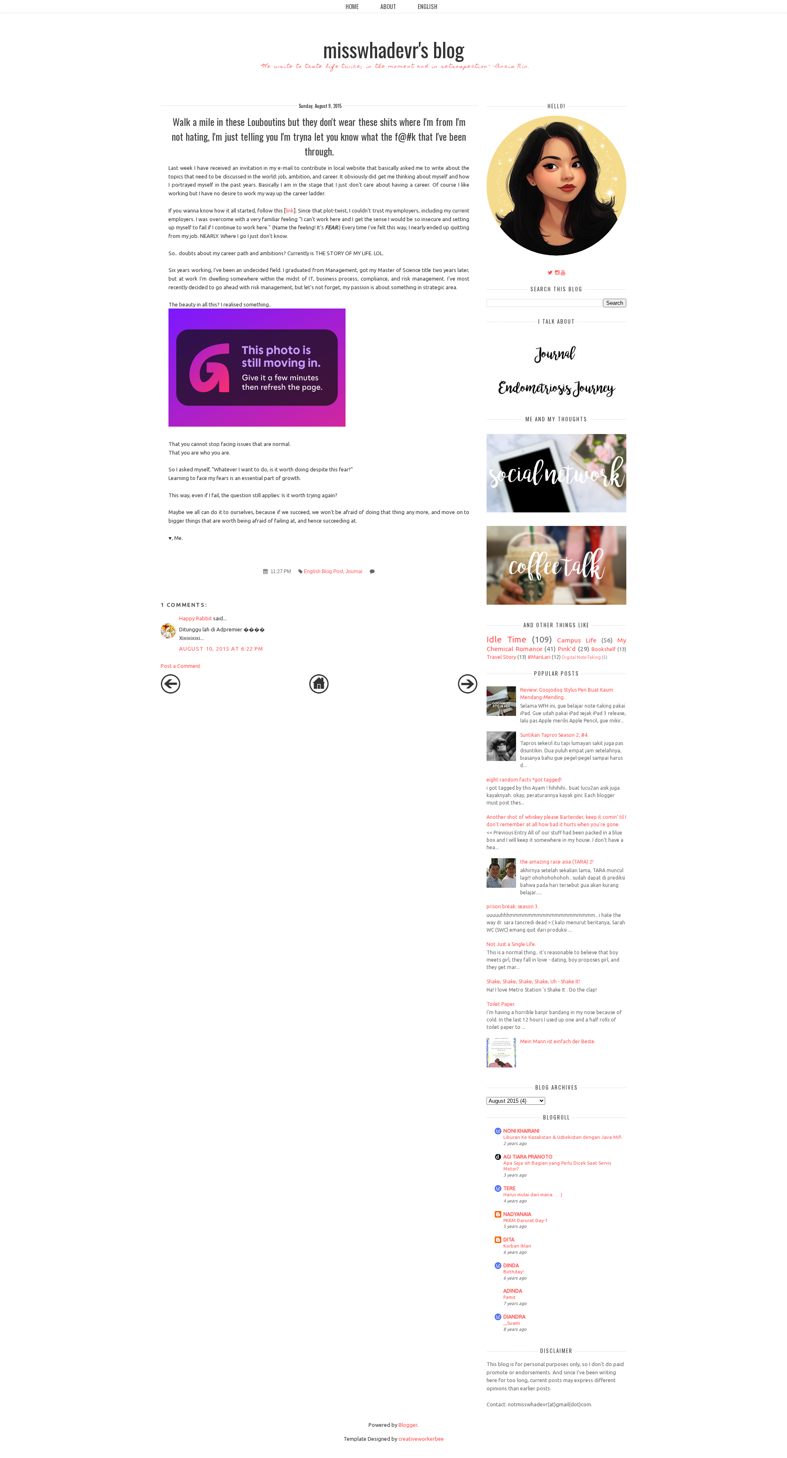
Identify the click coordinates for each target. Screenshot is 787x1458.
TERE (509, 1188)
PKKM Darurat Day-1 (525, 1220)
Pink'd (566, 648)
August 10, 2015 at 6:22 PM (221, 648)
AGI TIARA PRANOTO (528, 1156)
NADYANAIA (517, 1214)
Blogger (407, 1425)
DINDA (511, 1265)
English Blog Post (323, 571)
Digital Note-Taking (581, 657)
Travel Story (501, 657)
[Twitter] (550, 272)
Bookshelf (603, 649)
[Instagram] (557, 272)
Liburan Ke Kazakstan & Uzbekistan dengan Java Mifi (562, 1137)
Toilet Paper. (501, 1004)
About (388, 6)
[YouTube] (563, 272)
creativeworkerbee (421, 1439)
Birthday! (513, 1271)
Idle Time (506, 639)
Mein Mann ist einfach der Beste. (558, 1041)
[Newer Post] (170, 692)
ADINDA (512, 1290)
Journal (354, 571)
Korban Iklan (517, 1245)
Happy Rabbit (195, 618)
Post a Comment (180, 666)
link (290, 210)
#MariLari (539, 657)
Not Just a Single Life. (511, 944)
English (427, 6)
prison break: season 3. (513, 906)
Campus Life (576, 640)
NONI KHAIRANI (521, 1130)
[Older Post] (468, 692)
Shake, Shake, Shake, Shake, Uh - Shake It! (533, 981)
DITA (508, 1239)
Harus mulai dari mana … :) (532, 1194)
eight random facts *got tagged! (524, 779)
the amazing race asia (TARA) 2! (557, 861)
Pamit (509, 1297)
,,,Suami (511, 1322)
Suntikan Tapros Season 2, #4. (554, 735)
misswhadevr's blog (393, 49)
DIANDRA (514, 1316)
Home (352, 6)
